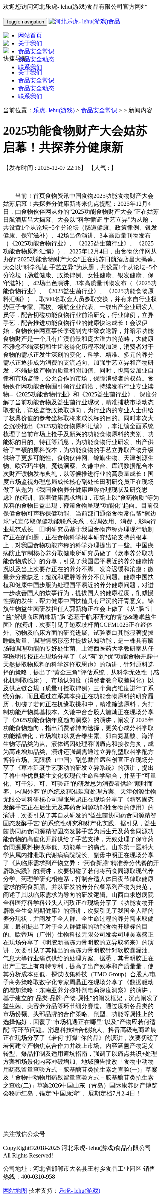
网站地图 (15, 1190)
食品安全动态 (36, 88)
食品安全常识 (36, 80)
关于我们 (30, 72)
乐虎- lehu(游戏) (54, 110)
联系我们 (30, 96)
